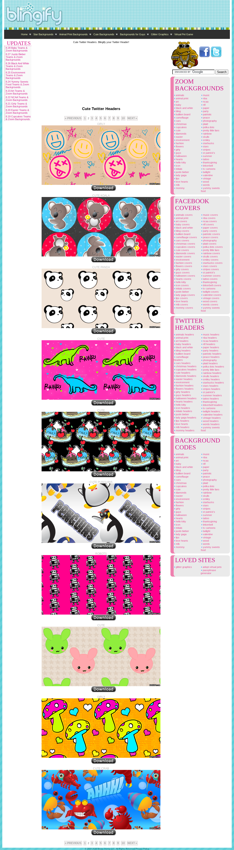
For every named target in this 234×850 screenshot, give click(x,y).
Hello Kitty (180, 162)
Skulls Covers (210, 256)
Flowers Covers (183, 266)
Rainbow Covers (211, 253)
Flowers (179, 146)
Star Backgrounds (43, 34)
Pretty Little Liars (210, 130)
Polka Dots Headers (213, 366)
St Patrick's (208, 152)
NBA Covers (208, 218)
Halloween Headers (186, 398)
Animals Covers (184, 214)
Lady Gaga (180, 175)
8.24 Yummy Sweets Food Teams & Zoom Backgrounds (17, 84)
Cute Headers (182, 372)
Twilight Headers (211, 411)
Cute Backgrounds (103, 34)
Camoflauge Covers (186, 237)
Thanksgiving (209, 162)
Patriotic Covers (211, 234)
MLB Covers (181, 304)
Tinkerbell (207, 165)
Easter (179, 136)
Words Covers (210, 304)
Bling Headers (183, 350)
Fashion (179, 143)
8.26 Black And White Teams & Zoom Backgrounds (17, 66)
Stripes (206, 149)
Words (206, 184)
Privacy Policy (142, 849)
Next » (132, 118)
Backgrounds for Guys (132, 34)
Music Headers (210, 334)
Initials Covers (183, 288)
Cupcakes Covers (185, 247)
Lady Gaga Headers (185, 417)
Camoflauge (182, 117)
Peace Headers (211, 357)
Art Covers (181, 221)
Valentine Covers (211, 295)
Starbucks (208, 143)
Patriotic (207, 114)
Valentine (207, 175)
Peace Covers (210, 237)
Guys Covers (182, 272)
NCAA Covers (209, 221)
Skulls (205, 136)
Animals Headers (184, 334)
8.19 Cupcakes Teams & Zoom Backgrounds (18, 118)
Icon (177, 165)
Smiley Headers (211, 379)
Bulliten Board (182, 114)
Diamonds (180, 133)
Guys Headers (183, 395)
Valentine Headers (212, 414)
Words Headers (211, 424)
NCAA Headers (210, 341)
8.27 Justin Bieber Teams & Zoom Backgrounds (16, 57)
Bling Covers (182, 230)
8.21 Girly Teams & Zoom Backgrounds (17, 105)
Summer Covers (211, 275)
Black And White (184, 108)
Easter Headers (184, 379)
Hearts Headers (184, 401)
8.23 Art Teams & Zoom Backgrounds (17, 92)
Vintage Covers (210, 298)
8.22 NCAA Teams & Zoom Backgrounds (17, 98)
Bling (178, 111)
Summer (207, 156)
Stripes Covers (210, 269)
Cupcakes (181, 127)
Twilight (206, 172)
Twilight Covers (210, 291)
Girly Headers (182, 392)
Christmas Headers (186, 366)
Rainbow (207, 133)
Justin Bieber (182, 172)
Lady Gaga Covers (185, 295)
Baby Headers (183, 344)
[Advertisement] (147, 13)
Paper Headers (210, 347)
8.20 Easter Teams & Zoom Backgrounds (17, 111)
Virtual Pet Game (183, 34)
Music (206, 95)
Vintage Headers (211, 417)
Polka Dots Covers (212, 247)
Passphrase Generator (208, 572)
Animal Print (181, 98)
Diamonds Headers (185, 376)
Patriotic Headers (211, 353)
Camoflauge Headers (181, 358)
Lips (177, 178)
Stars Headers (210, 385)
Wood (205, 181)
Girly (177, 149)
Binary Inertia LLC (106, 849)
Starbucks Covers (212, 263)
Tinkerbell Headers (212, 405)
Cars (178, 120)
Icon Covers (182, 285)
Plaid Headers (210, 363)
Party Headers (210, 350)
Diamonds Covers (185, 253)
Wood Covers (209, 301)
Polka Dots (208, 127)
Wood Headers (210, 421)
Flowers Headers (184, 388)
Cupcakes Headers (186, 369)
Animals (179, 95)
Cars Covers (182, 240)
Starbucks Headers (213, 382)
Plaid (205, 124)
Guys (178, 152)
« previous (73, 118)
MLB (177, 184)
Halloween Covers (185, 275)
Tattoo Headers (210, 398)
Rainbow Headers (211, 373)
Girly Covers (182, 269)
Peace (206, 117)
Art (177, 101)
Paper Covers (210, 227)
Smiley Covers (210, 259)
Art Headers (182, 341)
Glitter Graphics (160, 34)
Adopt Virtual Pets (212, 567)
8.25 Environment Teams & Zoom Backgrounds (15, 75)
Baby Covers (182, 224)
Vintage (206, 178)
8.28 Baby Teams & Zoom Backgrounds (17, 49)
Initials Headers (183, 411)
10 (123, 118)
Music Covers (210, 214)
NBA (204, 98)
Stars (205, 146)
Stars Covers (209, 266)
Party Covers (209, 230)
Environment (182, 140)
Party (205, 111)
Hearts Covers (183, 279)
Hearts (179, 159)
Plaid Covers (209, 243)
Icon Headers (182, 408)
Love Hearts (181, 181)
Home (24, 34)
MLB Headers (182, 427)
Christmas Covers (185, 243)
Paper (205, 108)
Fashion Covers (183, 263)
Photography (209, 120)
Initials (178, 168)
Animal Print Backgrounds (73, 34)
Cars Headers (183, 363)
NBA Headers (209, 337)
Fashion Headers (184, 385)
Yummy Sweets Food (210, 189)
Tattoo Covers (210, 279)
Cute (178, 130)
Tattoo (205, 159)
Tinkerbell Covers (211, 285)
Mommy (180, 188)
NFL (203, 104)
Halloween (181, 156)
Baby (178, 104)
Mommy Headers (184, 430)
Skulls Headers (210, 376)
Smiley (206, 140)
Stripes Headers (211, 389)
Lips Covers (181, 298)
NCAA (205, 101)
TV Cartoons (208, 168)
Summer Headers (212, 395)
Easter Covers (183, 256)
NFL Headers (208, 344)
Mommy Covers (184, 307)
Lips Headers (182, 420)
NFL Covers (208, 224)
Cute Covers (182, 250)
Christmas (181, 124)
